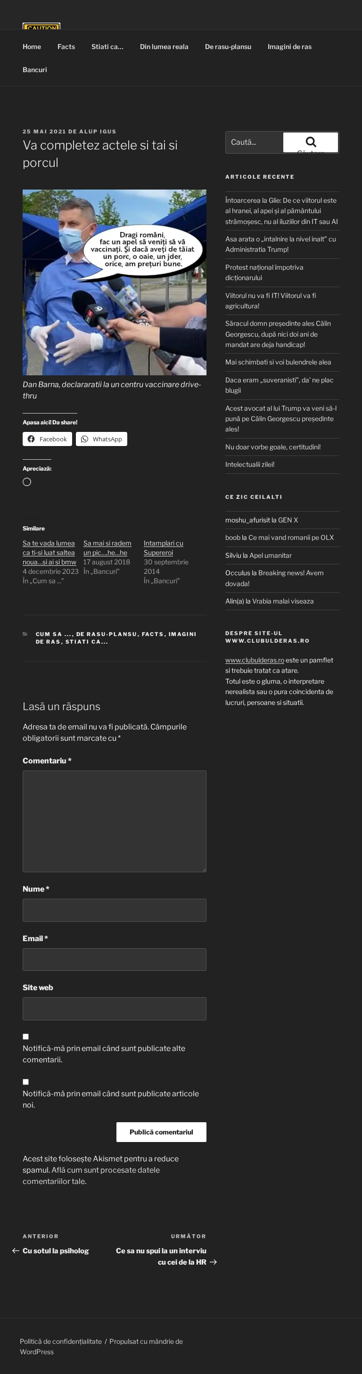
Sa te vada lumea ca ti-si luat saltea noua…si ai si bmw (49, 552)
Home (32, 46)
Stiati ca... (87, 641)
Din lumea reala (164, 46)
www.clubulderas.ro (254, 660)
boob (232, 537)
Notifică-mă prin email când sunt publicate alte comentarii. (104, 1054)
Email (35, 938)
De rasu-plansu (228, 46)
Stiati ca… (107, 46)
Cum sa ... (54, 634)
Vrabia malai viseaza (283, 601)
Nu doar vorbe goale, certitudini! (273, 447)
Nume (36, 889)
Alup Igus (98, 131)
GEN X (288, 520)
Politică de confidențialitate (61, 1341)
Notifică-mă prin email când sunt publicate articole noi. (111, 1099)
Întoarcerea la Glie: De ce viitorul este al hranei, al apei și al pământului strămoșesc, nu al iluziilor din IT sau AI (281, 210)
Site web (38, 987)
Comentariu (47, 760)
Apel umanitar (270, 555)
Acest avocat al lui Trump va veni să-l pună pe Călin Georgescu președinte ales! (281, 418)
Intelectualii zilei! (249, 464)
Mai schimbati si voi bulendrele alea (278, 362)
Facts (66, 46)
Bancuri (35, 70)
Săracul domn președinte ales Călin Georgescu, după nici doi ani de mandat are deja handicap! (278, 333)
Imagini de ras (290, 46)
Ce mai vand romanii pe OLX (291, 537)
